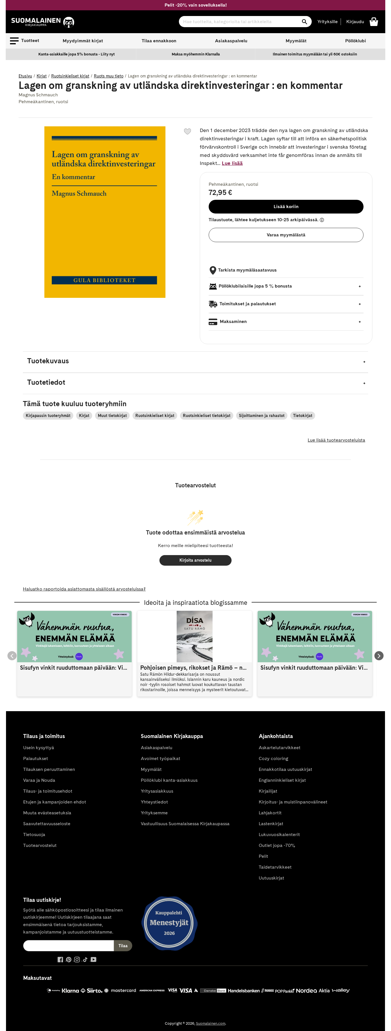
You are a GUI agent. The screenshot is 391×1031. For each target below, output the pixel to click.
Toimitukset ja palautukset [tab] (247, 303)
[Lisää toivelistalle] (187, 131)
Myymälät (296, 40)
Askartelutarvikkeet (280, 747)
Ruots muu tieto (108, 76)
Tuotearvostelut (40, 845)
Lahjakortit (270, 812)
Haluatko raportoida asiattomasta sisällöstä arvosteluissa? (84, 589)
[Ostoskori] (374, 21)
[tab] (195, 362)
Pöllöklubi (355, 40)
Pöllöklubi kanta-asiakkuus (169, 780)
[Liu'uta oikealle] (379, 655)
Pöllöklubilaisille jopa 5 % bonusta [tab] (255, 286)
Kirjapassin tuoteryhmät (48, 415)
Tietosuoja (34, 834)
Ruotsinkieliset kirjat (70, 76)
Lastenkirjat (271, 823)
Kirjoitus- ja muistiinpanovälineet (293, 802)
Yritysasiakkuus (157, 791)
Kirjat (42, 76)
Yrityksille (327, 21)
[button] (25, 41)
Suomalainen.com (210, 1023)
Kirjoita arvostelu (195, 560)
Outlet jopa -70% (277, 845)
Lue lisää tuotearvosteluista (336, 440)
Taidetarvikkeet (275, 867)
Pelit (263, 856)
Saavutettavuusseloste (46, 823)
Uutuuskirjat (271, 878)
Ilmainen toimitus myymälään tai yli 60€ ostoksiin (315, 54)
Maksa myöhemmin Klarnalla (196, 54)
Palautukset (35, 758)
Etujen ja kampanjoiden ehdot (54, 802)
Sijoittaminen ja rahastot (262, 415)
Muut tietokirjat (112, 415)
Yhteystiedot (154, 802)
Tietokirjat (302, 415)
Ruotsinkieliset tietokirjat (206, 415)
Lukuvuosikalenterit (279, 834)
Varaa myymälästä (286, 235)
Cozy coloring (273, 758)
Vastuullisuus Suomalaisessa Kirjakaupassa (185, 823)
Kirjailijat (268, 791)
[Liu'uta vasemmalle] (12, 655)
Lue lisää (232, 163)
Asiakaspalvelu (231, 40)
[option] (76, 54)
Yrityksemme (154, 812)
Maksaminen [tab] (233, 321)
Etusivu (25, 76)
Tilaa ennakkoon (159, 40)
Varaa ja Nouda (39, 780)
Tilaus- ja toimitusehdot (47, 791)
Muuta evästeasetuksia (47, 812)
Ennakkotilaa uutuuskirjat (285, 769)
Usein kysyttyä (38, 747)
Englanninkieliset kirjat (282, 780)
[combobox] (245, 21)
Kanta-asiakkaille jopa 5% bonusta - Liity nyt (76, 54)
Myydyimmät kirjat (83, 40)
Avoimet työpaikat (160, 758)
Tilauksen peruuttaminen (49, 769)
